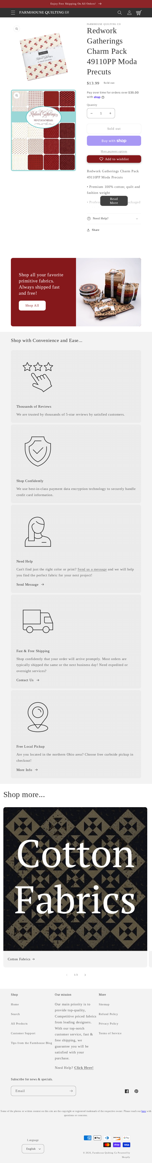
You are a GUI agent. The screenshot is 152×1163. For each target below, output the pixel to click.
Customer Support (23, 1033)
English (30, 1148)
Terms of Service (110, 1033)
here (144, 1111)
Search (15, 1014)
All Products (19, 1023)
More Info (24, 770)
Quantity (92, 104)
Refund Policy (108, 1014)
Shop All (32, 305)
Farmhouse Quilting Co (104, 1153)
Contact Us (25, 680)
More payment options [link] (114, 151)
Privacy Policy (108, 1023)
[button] (13, 12)
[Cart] (139, 12)
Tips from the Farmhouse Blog (31, 1043)
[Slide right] (85, 975)
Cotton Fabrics (19, 959)
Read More (114, 201)
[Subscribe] (71, 1091)
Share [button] (95, 229)
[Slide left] (67, 975)
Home (15, 1004)
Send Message (27, 584)
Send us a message (92, 569)
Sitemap (104, 1004)
